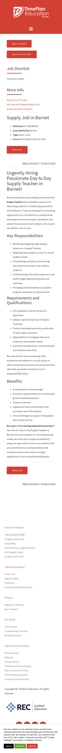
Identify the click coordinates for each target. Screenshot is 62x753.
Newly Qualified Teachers (20, 108)
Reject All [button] (32, 746)
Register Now (12, 578)
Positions (9, 582)
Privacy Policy (12, 652)
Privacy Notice (12, 661)
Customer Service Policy (17, 679)
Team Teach (11, 626)
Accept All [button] (20, 746)
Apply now (17, 149)
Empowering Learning (16, 631)
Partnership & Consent (16, 674)
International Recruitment (18, 587)
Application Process (17, 99)
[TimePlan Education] (31, 11)
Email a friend (48, 163)
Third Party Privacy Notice (18, 666)
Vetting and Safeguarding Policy (23, 104)
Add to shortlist (30, 163)
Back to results (19, 43)
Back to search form (21, 54)
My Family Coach (13, 635)
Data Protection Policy (16, 670)
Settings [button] (9, 746)
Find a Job (10, 574)
